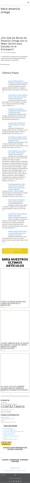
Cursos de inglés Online (10, 430)
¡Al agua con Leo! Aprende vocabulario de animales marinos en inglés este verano (14, 388)
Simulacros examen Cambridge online (14, 431)
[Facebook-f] (9, 481)
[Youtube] (14, 481)
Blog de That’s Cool (9, 434)
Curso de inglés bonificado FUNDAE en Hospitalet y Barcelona (13, 303)
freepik (18, 468)
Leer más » (3, 307)
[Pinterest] (16, 481)
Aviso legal (7, 470)
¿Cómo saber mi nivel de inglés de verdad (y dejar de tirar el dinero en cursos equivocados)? (15, 346)
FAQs (5, 437)
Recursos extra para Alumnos (11, 436)
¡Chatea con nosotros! (6, 412)
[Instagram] (12, 481)
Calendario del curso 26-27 (11, 439)
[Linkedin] (18, 481)
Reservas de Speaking (9, 433)
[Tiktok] (21, 481)
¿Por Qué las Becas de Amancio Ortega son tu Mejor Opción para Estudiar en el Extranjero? (14, 43)
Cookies (23, 470)
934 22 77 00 (11, 409)
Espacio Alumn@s (8, 428)
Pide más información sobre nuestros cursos (12, 251)
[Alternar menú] (28, 2)
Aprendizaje (6, 64)
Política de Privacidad (16, 470)
